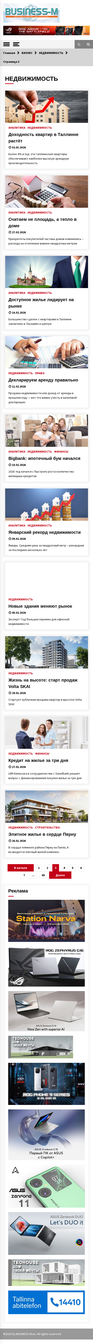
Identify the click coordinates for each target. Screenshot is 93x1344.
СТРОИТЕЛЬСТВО (47, 827)
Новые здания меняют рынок (40, 606)
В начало (20, 868)
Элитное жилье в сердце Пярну (42, 834)
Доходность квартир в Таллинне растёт (43, 137)
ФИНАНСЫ (61, 451)
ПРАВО (40, 373)
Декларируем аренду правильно (43, 380)
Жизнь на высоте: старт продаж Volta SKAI (42, 683)
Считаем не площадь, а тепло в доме (42, 222)
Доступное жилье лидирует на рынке (41, 302)
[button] (79, 44)
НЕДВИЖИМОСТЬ (39, 127)
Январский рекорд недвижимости (44, 532)
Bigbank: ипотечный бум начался (44, 458)
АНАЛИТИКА (16, 127)
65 (43, 875)
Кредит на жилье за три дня (38, 760)
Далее (60, 875)
